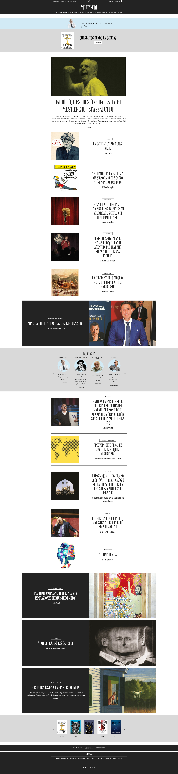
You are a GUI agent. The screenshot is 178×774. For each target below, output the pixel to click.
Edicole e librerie (100, 747)
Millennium (56, 699)
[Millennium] (89, 6)
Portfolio (109, 12)
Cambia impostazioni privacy (84, 758)
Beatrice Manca (108, 559)
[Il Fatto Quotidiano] (89, 1)
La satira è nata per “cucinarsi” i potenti (97, 377)
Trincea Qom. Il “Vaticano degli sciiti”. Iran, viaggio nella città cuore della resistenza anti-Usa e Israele (108, 484)
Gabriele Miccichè (56, 603)
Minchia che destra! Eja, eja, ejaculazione (55, 323)
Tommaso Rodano (108, 222)
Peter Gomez (64, 383)
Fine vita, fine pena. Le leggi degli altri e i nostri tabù (108, 449)
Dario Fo (89, 128)
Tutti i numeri (118, 12)
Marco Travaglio (114, 385)
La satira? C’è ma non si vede (108, 146)
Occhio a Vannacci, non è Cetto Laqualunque (96, 23)
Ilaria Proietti (108, 427)
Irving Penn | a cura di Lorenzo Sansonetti (56, 648)
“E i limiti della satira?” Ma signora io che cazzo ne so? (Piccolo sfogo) (107, 178)
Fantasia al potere (55, 588)
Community (73, 1)
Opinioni (107, 169)
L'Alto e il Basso (84, 20)
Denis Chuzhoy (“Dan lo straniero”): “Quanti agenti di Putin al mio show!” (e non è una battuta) (108, 247)
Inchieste (83, 12)
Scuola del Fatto (65, 1)
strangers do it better (108, 440)
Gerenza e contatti (77, 747)
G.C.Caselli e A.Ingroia (108, 532)
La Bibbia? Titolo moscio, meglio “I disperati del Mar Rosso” (107, 282)
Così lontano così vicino (97, 358)
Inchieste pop (108, 199)
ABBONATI (98, 42)
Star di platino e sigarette (55, 643)
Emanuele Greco (98, 384)
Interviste (98, 12)
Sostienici (111, 1)
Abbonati (117, 1)
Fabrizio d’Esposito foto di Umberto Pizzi (56, 328)
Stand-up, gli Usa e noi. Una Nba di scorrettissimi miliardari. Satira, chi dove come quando (108, 211)
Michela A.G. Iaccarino (108, 260)
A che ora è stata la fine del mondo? (55, 687)
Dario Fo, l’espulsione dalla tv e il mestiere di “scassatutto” (89, 105)
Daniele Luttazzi (108, 153)
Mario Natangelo (108, 187)
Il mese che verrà (114, 357)
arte (103, 12)
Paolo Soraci (81, 387)
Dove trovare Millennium (71, 12)
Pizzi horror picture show (55, 318)
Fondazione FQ (56, 1)
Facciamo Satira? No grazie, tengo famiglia (64, 376)
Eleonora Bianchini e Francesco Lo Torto (108, 458)
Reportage (90, 12)
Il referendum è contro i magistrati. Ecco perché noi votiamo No (107, 522)
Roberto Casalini (108, 291)
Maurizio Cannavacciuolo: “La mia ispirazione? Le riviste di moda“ (55, 595)
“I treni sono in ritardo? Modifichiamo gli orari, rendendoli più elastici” (80, 379)
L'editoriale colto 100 (80, 357)
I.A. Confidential (107, 554)
